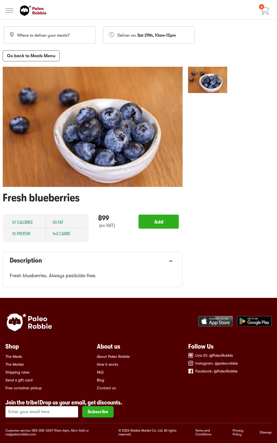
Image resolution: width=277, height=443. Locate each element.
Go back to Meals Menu (31, 55)
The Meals (13, 356)
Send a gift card (18, 380)
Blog (100, 380)
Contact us (106, 388)
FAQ (100, 372)
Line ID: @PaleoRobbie (214, 355)
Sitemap (266, 432)
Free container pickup (23, 388)
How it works (107, 364)
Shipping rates (17, 372)
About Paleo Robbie (113, 356)
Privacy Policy (238, 432)
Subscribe (98, 411)
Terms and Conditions (203, 432)
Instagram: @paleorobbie (216, 363)
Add (158, 222)
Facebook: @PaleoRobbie (216, 371)
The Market (14, 364)
